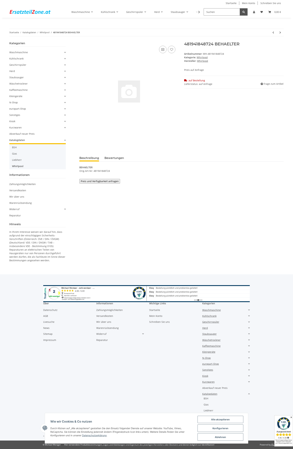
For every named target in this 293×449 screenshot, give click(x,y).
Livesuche (48, 321)
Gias (14, 153)
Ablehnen (220, 437)
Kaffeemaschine (18, 89)
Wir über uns (16, 196)
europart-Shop (17, 108)
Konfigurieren (220, 428)
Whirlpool (202, 57)
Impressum (49, 340)
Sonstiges (14, 115)
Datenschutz (50, 310)
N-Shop (13, 102)
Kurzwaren (15, 127)
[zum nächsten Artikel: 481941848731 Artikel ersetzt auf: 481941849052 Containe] (280, 32)
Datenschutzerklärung (94, 435)
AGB (45, 316)
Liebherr (17, 159)
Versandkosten (17, 190)
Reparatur (15, 215)
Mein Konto (248, 3)
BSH (14, 147)
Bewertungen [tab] (114, 158)
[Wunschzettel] (262, 12)
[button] (254, 12)
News (46, 328)
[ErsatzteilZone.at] (34, 12)
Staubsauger (16, 77)
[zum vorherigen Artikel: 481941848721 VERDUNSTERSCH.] (273, 32)
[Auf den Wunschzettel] (171, 49)
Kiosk (12, 121)
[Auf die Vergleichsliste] (163, 49)
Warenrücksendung (20, 203)
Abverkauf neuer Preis (22, 133)
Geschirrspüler (17, 64)
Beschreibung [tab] (89, 158)
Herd (12, 71)
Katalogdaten (17, 140)
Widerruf (14, 209)
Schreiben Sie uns (270, 3)
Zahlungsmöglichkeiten (22, 184)
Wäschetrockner (18, 83)
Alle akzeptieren (220, 419)
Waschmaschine (18, 52)
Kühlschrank (16, 58)
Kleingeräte (15, 96)
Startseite (231, 3)
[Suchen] (244, 12)
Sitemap (48, 333)
